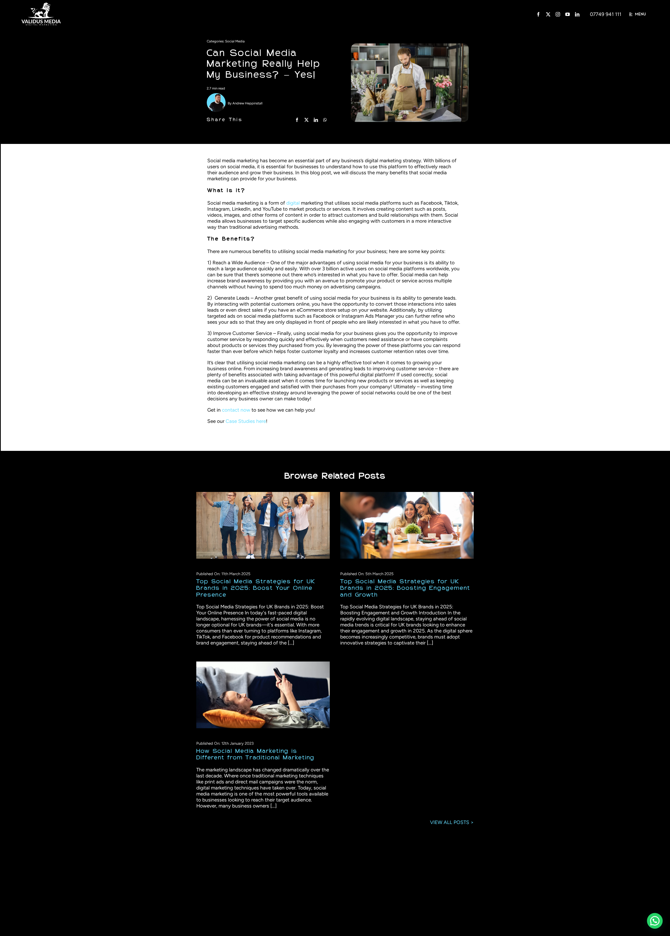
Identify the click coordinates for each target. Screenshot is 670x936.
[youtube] (567, 14)
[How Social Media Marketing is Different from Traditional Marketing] (263, 695)
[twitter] (548, 14)
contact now (236, 410)
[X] (306, 119)
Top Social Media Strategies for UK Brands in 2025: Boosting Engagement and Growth (402, 525)
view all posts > (452, 822)
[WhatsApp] (325, 119)
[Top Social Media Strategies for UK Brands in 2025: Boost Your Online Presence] (263, 525)
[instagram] (558, 14)
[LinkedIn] (316, 119)
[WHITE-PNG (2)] (41, 5)
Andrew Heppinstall (247, 103)
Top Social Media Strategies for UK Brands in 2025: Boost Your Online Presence (258, 525)
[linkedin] (577, 14)
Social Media (235, 41)
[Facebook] (297, 119)
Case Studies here (246, 421)
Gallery (268, 525)
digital (293, 203)
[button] (654, 802)
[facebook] (538, 14)
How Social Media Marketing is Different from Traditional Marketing (258, 695)
